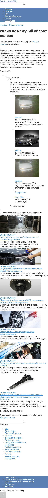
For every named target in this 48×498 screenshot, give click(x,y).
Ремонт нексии (12, 449)
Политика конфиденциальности (19, 479)
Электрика (10, 21)
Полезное (9, 445)
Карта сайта (10, 477)
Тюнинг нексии (12, 456)
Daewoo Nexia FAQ (8, 1)
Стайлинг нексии (12, 452)
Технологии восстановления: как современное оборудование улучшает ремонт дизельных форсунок (21, 397)
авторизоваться (7, 417)
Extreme (18, 117)
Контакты (9, 484)
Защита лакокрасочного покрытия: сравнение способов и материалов (21, 270)
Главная (8, 9)
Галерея (8, 11)
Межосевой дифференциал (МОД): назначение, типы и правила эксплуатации (22, 301)
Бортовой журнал (13, 16)
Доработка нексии (13, 438)
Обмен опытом (12, 440)
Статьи (8, 18)
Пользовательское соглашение (19, 482)
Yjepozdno (19, 197)
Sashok (18, 150)
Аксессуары (10, 431)
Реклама (9, 486)
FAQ (6, 14)
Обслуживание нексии (15, 442)
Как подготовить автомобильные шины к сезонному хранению (19, 238)
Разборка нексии (13, 447)
